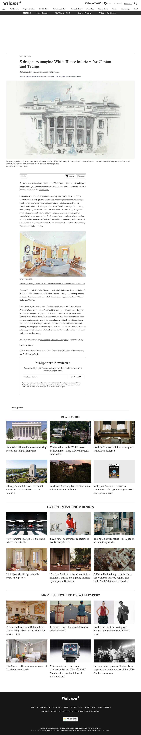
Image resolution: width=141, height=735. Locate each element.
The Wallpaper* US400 (62, 13)
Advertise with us (49, 711)
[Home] (3, 9)
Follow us (71, 176)
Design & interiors (28, 9)
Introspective (26, 72)
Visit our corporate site (94, 728)
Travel (114, 9)
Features (56, 72)
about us (34, 707)
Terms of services (46, 383)
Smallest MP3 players (84, 13)
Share (24, 176)
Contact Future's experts (51, 707)
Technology (90, 9)
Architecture (14, 9)
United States (44, 189)
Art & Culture (43, 9)
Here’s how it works (75, 76)
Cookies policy (104, 707)
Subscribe (127, 3)
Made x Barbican (42, 13)
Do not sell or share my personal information (79, 711)
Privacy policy (90, 707)
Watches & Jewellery (59, 9)
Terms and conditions (72, 707)
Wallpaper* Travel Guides (107, 13)
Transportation (103, 9)
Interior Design (25, 56)
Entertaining (125, 9)
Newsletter (82, 176)
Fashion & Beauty (76, 9)
